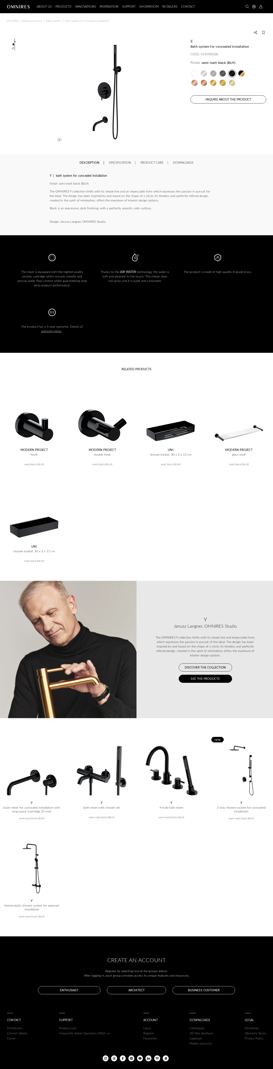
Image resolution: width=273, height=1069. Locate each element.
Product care (67, 1028)
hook (34, 454)
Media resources (201, 1043)
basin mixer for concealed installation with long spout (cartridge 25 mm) (31, 809)
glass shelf (239, 454)
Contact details (17, 1033)
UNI (170, 450)
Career (11, 1038)
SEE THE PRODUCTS (205, 679)
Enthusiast (69, 990)
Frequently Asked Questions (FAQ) (82, 1033)
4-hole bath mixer (171, 807)
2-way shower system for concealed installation (241, 809)
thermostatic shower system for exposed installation (31, 907)
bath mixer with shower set (101, 807)
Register (148, 1033)
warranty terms (51, 331)
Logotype (196, 1038)
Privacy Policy (254, 1038)
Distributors (15, 1028)
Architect (136, 990)
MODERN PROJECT (34, 450)
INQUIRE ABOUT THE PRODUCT (228, 99)
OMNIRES (12, 20)
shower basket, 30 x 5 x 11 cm (34, 551)
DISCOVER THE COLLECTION (205, 667)
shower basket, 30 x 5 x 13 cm (170, 454)
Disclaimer (252, 1028)
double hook (102, 454)
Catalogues (197, 1028)
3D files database (201, 1033)
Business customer (204, 990)
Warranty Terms (255, 1033)
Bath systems (53, 20)
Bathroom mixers (32, 20)
